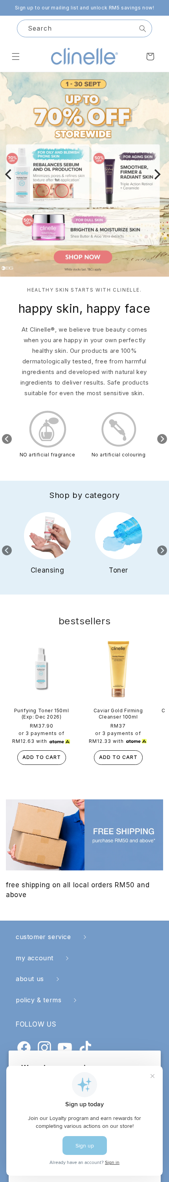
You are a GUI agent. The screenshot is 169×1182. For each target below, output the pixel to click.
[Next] (156, 174)
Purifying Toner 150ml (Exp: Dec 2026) (41, 714)
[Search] (142, 28)
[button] (15, 56)
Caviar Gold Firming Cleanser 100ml (118, 714)
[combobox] (84, 28)
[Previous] (9, 174)
